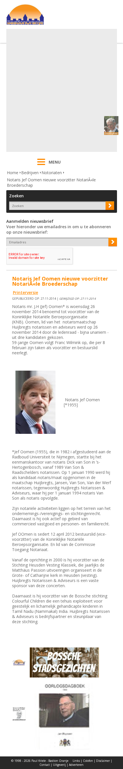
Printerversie (25, 292)
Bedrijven (30, 172)
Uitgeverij (59, 765)
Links (76, 761)
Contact (44, 765)
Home (12, 172)
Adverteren (76, 765)
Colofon (88, 761)
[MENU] (41, 165)
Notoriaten (51, 172)
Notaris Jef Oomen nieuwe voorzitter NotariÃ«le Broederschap (51, 182)
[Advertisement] (61, 90)
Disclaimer (103, 761)
